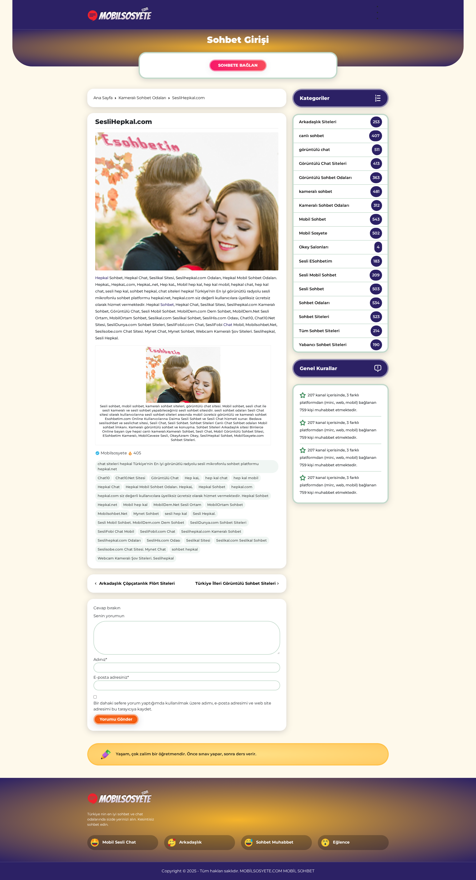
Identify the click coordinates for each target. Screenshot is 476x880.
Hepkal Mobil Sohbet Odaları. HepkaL (159, 487)
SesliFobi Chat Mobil (116, 531)
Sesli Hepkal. (204, 513)
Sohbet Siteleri (339, 316)
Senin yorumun (108, 616)
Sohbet (167, 304)
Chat (227, 324)
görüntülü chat (339, 149)
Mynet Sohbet (146, 513)
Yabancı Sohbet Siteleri (339, 344)
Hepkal (101, 277)
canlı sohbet (339, 135)
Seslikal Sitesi (198, 540)
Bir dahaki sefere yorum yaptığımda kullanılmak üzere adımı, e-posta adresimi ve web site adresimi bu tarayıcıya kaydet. (182, 706)
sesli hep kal (176, 513)
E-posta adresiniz (111, 677)
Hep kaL (192, 478)
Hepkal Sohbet (212, 487)
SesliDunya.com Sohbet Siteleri (218, 522)
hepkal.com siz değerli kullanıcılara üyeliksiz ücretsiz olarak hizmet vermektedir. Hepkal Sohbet (183, 496)
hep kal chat (216, 478)
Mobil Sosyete (339, 233)
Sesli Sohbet (339, 289)
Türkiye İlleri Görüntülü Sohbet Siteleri (235, 583)
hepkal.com (241, 487)
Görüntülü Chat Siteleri (339, 163)
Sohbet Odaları (339, 302)
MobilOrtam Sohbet (225, 504)
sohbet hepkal (185, 549)
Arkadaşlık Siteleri (339, 121)
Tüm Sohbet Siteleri (339, 330)
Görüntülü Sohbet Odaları (339, 177)
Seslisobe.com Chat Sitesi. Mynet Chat (132, 549)
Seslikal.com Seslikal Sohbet (241, 540)
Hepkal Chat (109, 487)
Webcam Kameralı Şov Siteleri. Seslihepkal (136, 558)
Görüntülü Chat (165, 478)
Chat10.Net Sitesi (130, 478)
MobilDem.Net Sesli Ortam (177, 504)
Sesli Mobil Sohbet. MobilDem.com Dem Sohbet (141, 522)
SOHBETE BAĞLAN (238, 65)
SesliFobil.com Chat (157, 531)
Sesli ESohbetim (339, 261)
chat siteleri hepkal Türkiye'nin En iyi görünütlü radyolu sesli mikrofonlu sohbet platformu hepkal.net (178, 466)
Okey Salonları (339, 247)
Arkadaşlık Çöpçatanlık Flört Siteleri (136, 583)
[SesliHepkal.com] (186, 201)
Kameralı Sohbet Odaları (339, 205)
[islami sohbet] (119, 14)
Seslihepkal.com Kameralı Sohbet (211, 531)
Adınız (100, 659)
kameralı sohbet (339, 191)
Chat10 (104, 478)
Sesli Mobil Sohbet (339, 275)
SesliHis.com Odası (163, 540)
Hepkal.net (107, 504)
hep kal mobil (246, 478)
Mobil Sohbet (339, 219)
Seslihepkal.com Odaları (119, 540)
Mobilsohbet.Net (112, 513)
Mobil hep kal (135, 504)
